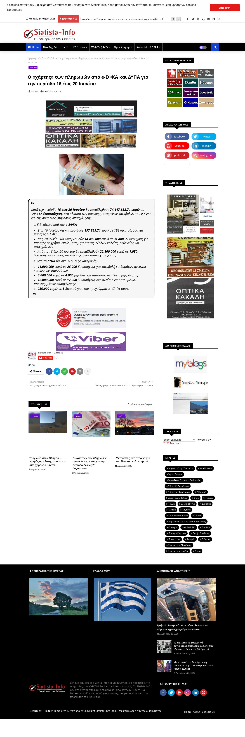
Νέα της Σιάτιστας (54, 47)
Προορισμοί (174, 539)
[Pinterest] (72, 371)
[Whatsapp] (64, 371)
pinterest (179, 155)
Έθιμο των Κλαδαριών (179, 491)
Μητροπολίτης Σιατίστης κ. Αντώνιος (187, 521)
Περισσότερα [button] (14, 9)
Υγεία (198, 550)
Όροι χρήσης (122, 47)
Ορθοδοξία (189, 527)
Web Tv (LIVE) (99, 47)
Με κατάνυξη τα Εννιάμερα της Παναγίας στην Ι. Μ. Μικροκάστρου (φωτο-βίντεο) (193, 665)
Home (35, 47)
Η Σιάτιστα (78, 47)
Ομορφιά (172, 527)
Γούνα (171, 503)
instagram (206, 155)
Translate (175, 443)
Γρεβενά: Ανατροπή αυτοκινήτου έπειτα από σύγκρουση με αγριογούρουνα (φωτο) (182, 627)
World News (206, 468)
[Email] (80, 371)
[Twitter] (56, 371)
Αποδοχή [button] (224, 7)
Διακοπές (206, 503)
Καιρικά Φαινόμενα (178, 515)
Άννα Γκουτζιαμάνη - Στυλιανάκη (184, 480)
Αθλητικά (201, 491)
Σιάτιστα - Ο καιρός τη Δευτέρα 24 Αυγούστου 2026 (107, 19)
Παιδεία (206, 527)
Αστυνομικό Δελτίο (177, 497)
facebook (179, 136)
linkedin (206, 146)
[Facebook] (49, 371)
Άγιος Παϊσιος (175, 474)
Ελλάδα (51, 58)
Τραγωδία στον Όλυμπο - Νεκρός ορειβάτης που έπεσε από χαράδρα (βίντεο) (47, 461)
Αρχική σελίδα (36, 58)
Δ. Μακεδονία (188, 503)
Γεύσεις (209, 497)
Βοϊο (196, 497)
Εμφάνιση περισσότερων (140, 404)
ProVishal (75, 711)
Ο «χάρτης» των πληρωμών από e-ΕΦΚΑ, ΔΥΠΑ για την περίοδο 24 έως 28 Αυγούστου (90, 463)
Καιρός (197, 515)
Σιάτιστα (206, 539)
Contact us (208, 711)
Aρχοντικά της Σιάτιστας (180, 468)
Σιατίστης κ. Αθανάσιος (180, 545)
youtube (180, 146)
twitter (206, 136)
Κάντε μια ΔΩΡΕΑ (147, 47)
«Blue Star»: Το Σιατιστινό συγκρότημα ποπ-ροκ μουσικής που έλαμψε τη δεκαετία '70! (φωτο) (193, 646)
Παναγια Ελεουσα (177, 533)
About (196, 711)
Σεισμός (191, 539)
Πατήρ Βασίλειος (201, 533)
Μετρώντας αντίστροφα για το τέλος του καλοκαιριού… (133, 459)
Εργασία (186, 509)
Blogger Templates (55, 711)
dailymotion (177, 164)
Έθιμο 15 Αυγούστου (178, 486)
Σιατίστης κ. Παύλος (178, 550)
